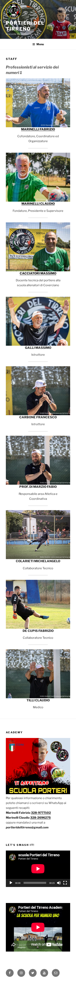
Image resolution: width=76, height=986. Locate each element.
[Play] (11, 883)
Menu (40, 44)
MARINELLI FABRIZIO (38, 129)
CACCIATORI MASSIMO (38, 273)
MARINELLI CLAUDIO (38, 204)
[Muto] (59, 883)
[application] (38, 869)
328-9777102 (41, 813)
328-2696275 (40, 817)
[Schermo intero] (65, 883)
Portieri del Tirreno (25, 26)
